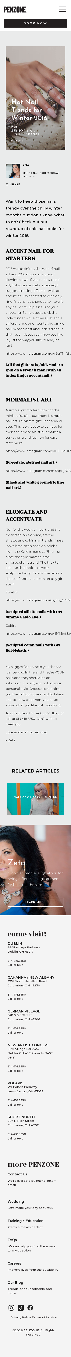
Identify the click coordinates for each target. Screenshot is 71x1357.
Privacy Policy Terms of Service (34, 1317)
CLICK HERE (50, 713)
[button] (11, 1308)
